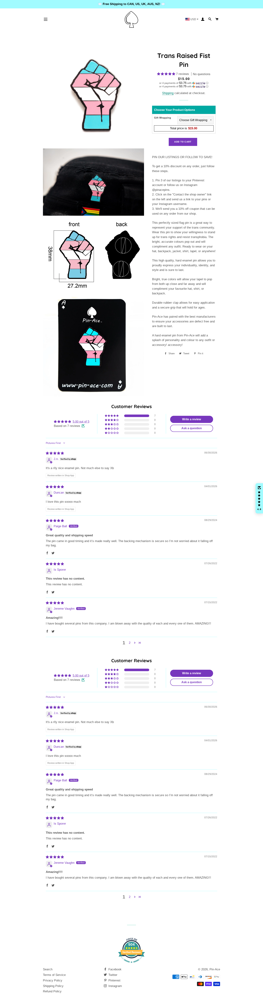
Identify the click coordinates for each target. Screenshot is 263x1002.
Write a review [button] (191, 419)
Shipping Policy (53, 986)
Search (47, 969)
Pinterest (114, 980)
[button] (166, 74)
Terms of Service (54, 975)
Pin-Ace (215, 969)
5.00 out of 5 (81, 421)
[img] (55, 453)
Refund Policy (52, 991)
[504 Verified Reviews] (131, 964)
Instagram (115, 986)
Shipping (168, 93)
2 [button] (129, 643)
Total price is (183, 128)
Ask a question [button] (191, 428)
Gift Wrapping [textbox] (162, 117)
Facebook (114, 969)
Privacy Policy (52, 980)
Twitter (112, 975)
